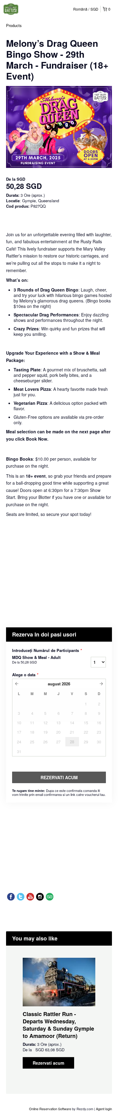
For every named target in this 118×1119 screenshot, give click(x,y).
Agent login (104, 1108)
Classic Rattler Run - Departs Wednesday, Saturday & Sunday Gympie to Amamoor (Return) (58, 1025)
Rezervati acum (48, 1063)
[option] (59, 1013)
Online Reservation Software (50, 1108)
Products (14, 25)
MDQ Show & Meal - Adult (36, 659)
